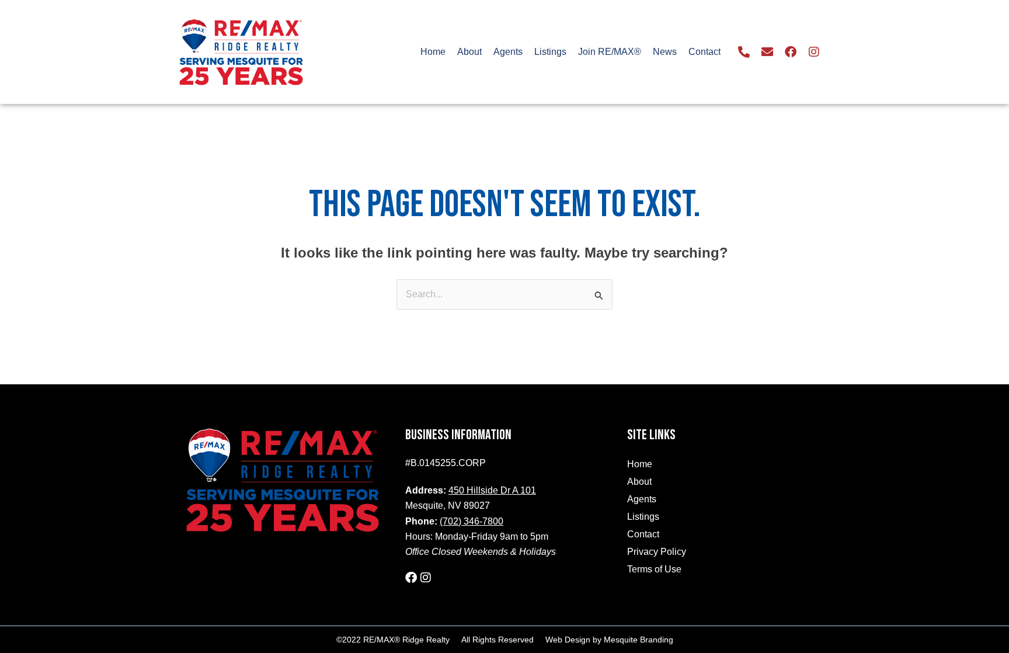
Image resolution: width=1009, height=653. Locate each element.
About (469, 52)
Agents (508, 52)
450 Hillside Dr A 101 (492, 490)
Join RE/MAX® (609, 52)
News (665, 52)
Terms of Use (654, 569)
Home (433, 52)
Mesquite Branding (638, 639)
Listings (550, 52)
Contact (704, 52)
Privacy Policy (656, 552)
